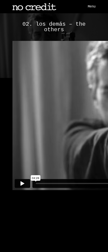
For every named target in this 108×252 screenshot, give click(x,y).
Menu (92, 7)
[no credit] (34, 6)
